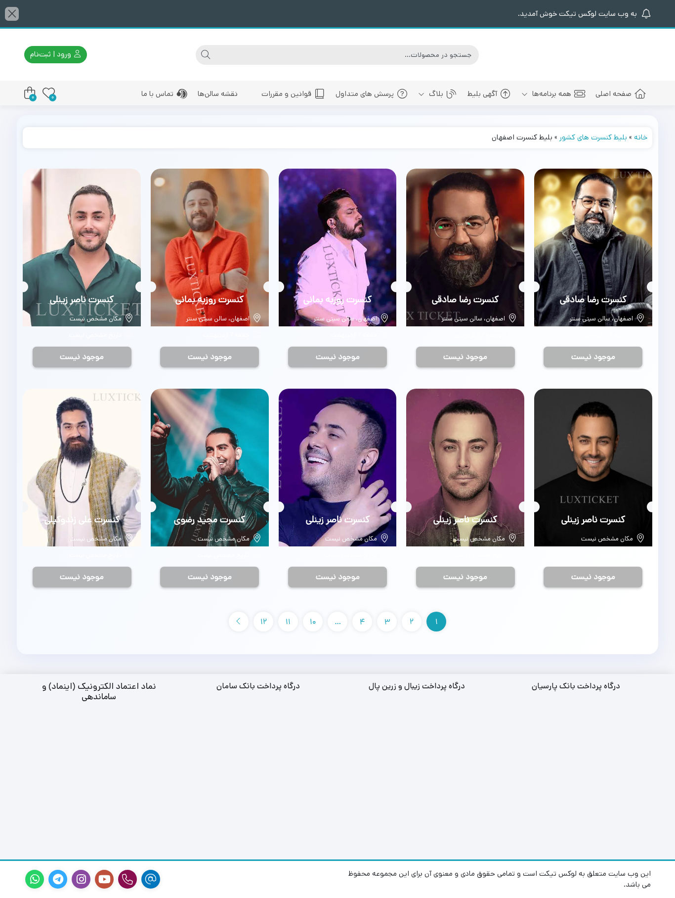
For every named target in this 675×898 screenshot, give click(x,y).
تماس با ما (157, 94)
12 (263, 623)
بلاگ (435, 94)
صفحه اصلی (613, 94)
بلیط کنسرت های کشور (593, 137)
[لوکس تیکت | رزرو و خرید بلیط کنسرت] (607, 55)
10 (313, 623)
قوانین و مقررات (286, 94)
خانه (640, 137)
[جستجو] (205, 55)
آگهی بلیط (482, 94)
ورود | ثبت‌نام (51, 54)
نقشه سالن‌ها (218, 94)
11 (288, 623)
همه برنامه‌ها (550, 94)
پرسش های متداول (365, 94)
